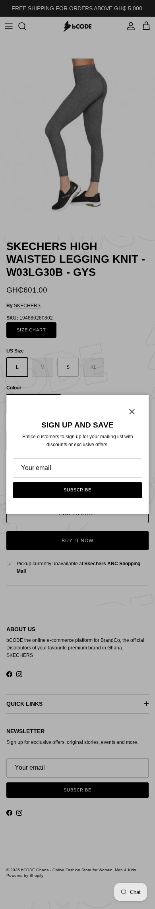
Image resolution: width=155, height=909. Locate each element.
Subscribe (77, 489)
